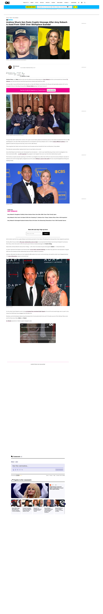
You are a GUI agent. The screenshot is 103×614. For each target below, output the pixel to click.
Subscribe (73, 2)
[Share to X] (15, 73)
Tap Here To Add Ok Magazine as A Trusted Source (33, 90)
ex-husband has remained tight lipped (35, 311)
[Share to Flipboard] (19, 73)
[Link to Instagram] (81, 2)
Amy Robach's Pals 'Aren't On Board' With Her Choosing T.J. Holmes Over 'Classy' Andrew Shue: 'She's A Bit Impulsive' (37, 217)
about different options (59, 141)
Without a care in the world (42, 158)
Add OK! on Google (25, 76)
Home (7, 17)
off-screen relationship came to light (28, 242)
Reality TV (26, 2)
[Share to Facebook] (10, 73)
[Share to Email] (23, 73)
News (11, 17)
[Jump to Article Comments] (7, 73)
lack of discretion (12, 256)
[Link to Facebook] (78, 2)
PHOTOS (47, 2)
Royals (42, 2)
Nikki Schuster (16, 66)
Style (36, 2)
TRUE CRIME (59, 2)
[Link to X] (84, 2)
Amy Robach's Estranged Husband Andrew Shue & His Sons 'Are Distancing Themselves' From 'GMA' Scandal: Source (36, 220)
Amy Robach (15, 17)
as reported (22, 154)
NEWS (32, 2)
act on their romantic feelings (37, 249)
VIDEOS (53, 2)
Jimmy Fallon (30, 86)
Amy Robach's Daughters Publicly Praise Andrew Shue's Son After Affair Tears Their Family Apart (32, 214)
